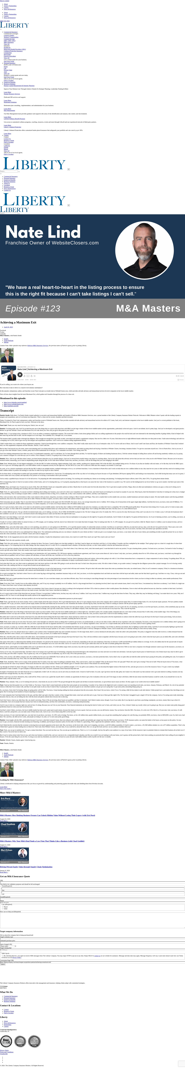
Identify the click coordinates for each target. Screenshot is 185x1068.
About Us (7, 183)
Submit (3, 964)
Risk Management (9, 110)
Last (3, 894)
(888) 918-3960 (5, 21)
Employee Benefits (9, 82)
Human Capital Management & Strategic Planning (19, 85)
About (6, 4)
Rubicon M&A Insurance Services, (38, 345)
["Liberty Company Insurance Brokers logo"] (14, 27)
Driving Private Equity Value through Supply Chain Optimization (26, 867)
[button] (92, 330)
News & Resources (10, 9)
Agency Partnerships (10, 6)
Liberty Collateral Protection (12, 127)
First (3, 890)
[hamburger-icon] (1, 29)
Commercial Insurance (11, 32)
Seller (5, 909)
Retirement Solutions (10, 102)
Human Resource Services (12, 94)
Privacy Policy (16, 957)
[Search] (19, 213)
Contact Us (7, 190)
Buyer (6, 907)
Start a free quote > (6, 788)
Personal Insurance (9, 63)
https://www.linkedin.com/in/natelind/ (15, 402)
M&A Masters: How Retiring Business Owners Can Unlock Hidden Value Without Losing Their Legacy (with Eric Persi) (47, 815)
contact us (97, 956)
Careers (6, 7)
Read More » (4, 821)
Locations (7, 185)
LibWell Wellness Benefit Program (14, 119)
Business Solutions (9, 84)
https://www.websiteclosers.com (13, 404)
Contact (6, 135)
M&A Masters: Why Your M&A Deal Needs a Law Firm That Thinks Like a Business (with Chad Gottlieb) (42, 841)
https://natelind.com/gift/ (11, 406)
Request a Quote (9, 187)
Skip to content (4, 1)
